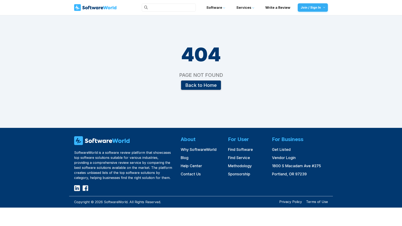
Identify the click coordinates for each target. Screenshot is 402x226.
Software (214, 7)
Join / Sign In (311, 7)
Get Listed (281, 149)
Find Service (239, 157)
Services (244, 7)
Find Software (240, 149)
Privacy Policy (290, 202)
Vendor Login (284, 157)
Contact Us (191, 174)
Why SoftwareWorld (198, 149)
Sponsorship (239, 174)
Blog (184, 157)
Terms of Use (317, 202)
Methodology (240, 166)
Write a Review (277, 7)
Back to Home (201, 85)
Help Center (191, 166)
